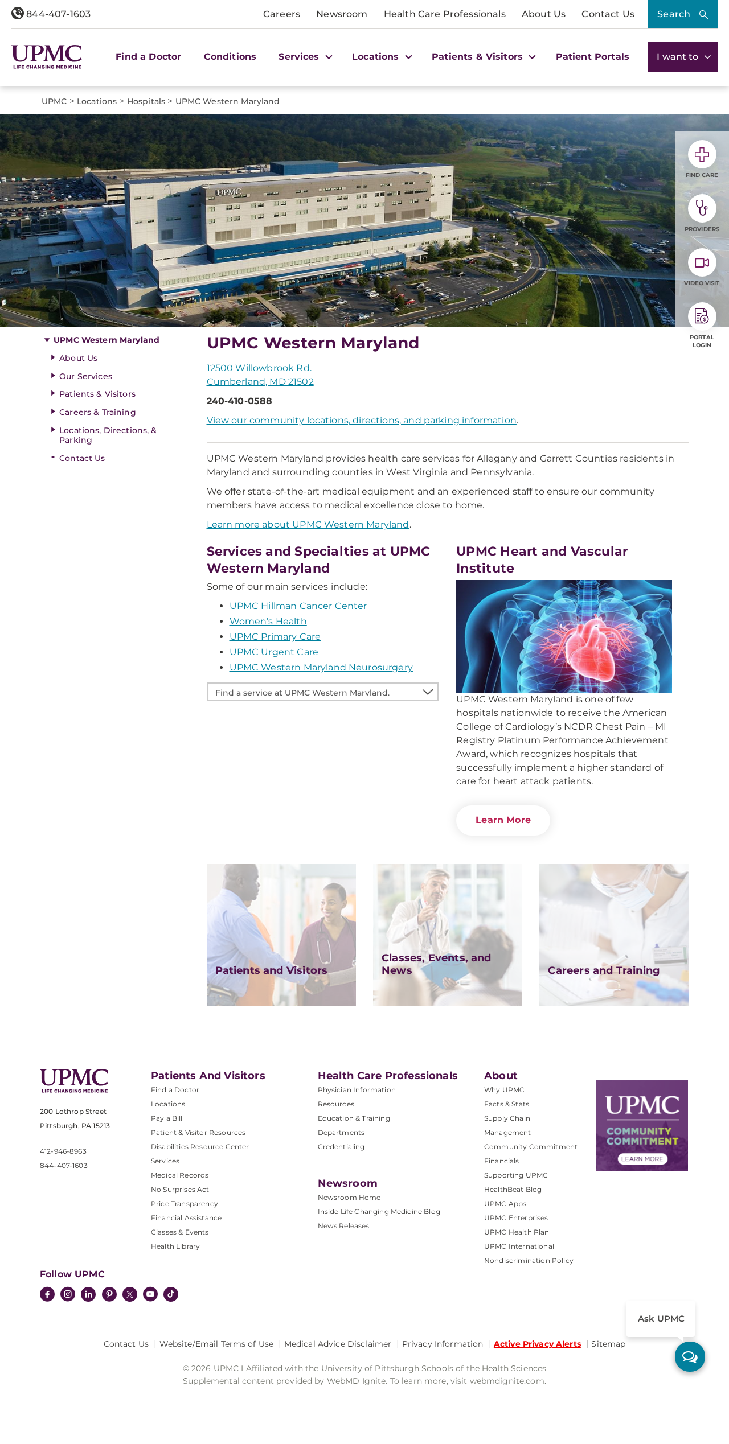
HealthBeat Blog (513, 1189)
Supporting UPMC (516, 1175)
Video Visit (701, 283)
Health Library (175, 1246)
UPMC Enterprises (516, 1217)
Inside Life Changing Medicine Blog (379, 1211)
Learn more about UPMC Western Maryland (308, 524)
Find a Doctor (148, 56)
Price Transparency (184, 1203)
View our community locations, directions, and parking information (362, 420)
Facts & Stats (506, 1104)
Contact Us (607, 14)
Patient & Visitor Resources (198, 1132)
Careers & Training (97, 412)
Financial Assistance (186, 1217)
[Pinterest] (109, 1295)
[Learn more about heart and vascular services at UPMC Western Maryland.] (564, 636)
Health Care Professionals (445, 14)
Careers (281, 14)
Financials (501, 1161)
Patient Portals (592, 56)
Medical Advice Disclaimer (338, 1344)
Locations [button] (377, 56)
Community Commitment (531, 1146)
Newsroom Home (349, 1197)
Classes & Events (180, 1232)
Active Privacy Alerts (537, 1344)
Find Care (702, 175)
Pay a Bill (167, 1118)
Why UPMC (504, 1089)
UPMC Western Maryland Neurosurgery (321, 667)
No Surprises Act (180, 1189)
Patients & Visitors (97, 394)
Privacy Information (443, 1344)
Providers (702, 229)
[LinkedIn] (88, 1295)
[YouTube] (150, 1295)
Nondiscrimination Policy (529, 1260)
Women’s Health (268, 621)
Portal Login (702, 341)
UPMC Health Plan (517, 1232)
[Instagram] (67, 1295)
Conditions (230, 56)
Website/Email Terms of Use (216, 1344)
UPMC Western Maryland (106, 340)
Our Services (85, 376)
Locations (168, 1104)
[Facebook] (47, 1295)
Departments (341, 1132)
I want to (679, 56)
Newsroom (341, 14)
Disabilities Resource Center (200, 1146)
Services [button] (300, 56)
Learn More (503, 819)
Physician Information (357, 1089)
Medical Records (179, 1175)
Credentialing (341, 1146)
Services (165, 1161)
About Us (544, 14)
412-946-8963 (63, 1151)
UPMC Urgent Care (274, 652)
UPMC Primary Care (275, 636)
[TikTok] (170, 1294)
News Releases (344, 1225)
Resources (336, 1104)
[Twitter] (129, 1294)
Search (673, 14)
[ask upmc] (690, 1357)
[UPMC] (46, 57)
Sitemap (608, 1344)
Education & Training (354, 1118)
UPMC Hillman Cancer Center (298, 605)
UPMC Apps (505, 1203)
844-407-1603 (57, 14)
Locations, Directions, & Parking (108, 435)
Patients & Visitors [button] (479, 56)
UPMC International (519, 1246)
